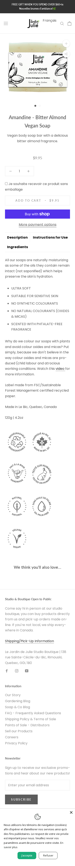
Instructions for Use (50, 237)
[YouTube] (26, 670)
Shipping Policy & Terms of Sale (30, 719)
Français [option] (49, 20)
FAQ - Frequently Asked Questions (33, 713)
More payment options (37, 224)
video (60, 368)
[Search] (62, 23)
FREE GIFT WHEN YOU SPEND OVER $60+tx (37, 4)
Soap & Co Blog (17, 707)
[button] (31, 149)
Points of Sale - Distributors (27, 725)
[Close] (71, 812)
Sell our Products (18, 731)
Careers (11, 737)
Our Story (13, 695)
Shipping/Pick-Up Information (29, 641)
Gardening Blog (17, 701)
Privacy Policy (16, 743)
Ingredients (17, 247)
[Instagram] (16, 670)
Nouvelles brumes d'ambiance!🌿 (37, 8)
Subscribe (21, 799)
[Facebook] (6, 670)
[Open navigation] (6, 23)
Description (17, 237)
